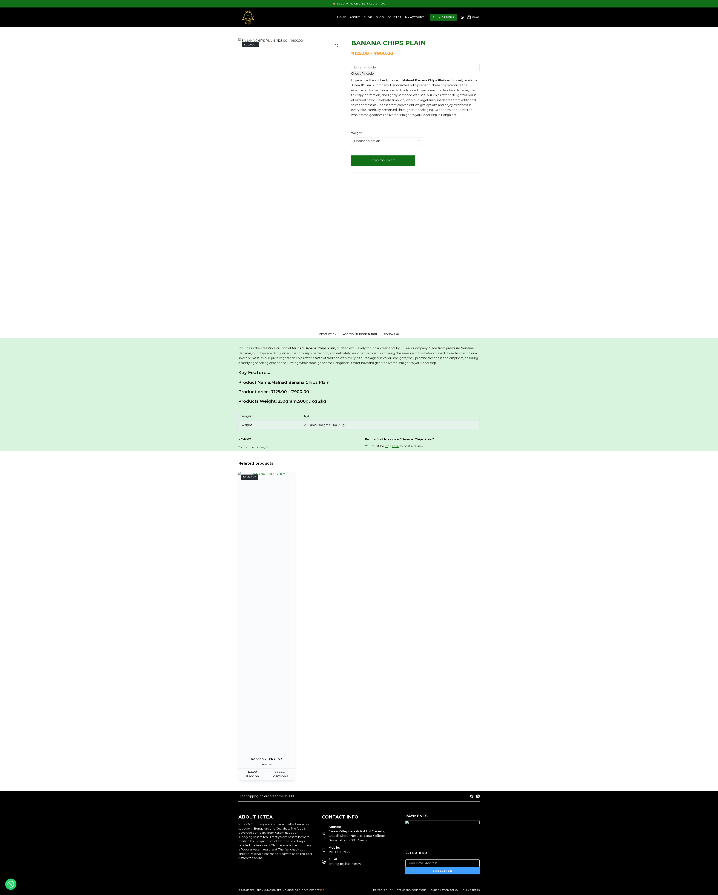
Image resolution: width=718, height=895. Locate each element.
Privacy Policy (382, 890)
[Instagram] (478, 796)
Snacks (267, 764)
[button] (10, 884)
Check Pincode (362, 73)
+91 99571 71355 (340, 852)
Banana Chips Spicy (266, 759)
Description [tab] (327, 334)
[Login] (462, 17)
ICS (322, 890)
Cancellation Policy (444, 890)
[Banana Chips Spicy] (266, 612)
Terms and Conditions (411, 890)
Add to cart (383, 160)
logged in (392, 446)
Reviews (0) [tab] (391, 334)
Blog (380, 17)
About (355, 17)
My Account (414, 17)
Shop (368, 17)
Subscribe (442, 870)
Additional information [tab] (360, 334)
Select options (281, 774)
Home (341, 17)
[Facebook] (471, 796)
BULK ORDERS (443, 17)
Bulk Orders (471, 890)
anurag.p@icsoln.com (345, 864)
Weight (356, 133)
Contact (394, 17)
